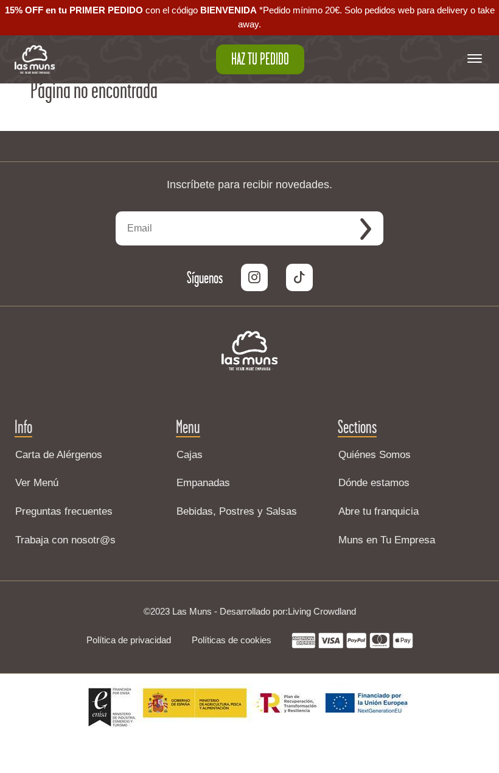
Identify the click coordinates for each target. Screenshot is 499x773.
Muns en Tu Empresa (386, 540)
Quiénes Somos (374, 455)
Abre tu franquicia (378, 511)
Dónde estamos (374, 483)
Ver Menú (36, 483)
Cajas (189, 455)
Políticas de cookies (231, 640)
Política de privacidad (128, 640)
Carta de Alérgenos (58, 455)
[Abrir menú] (474, 59)
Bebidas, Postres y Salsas (236, 511)
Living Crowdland (322, 611)
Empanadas (203, 483)
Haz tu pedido (260, 59)
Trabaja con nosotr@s (65, 540)
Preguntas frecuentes (64, 511)
